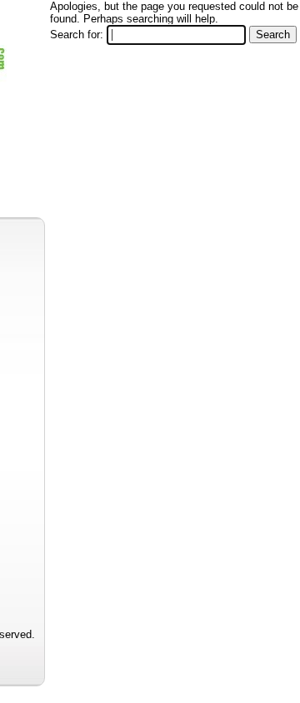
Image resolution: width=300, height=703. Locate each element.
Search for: (76, 34)
